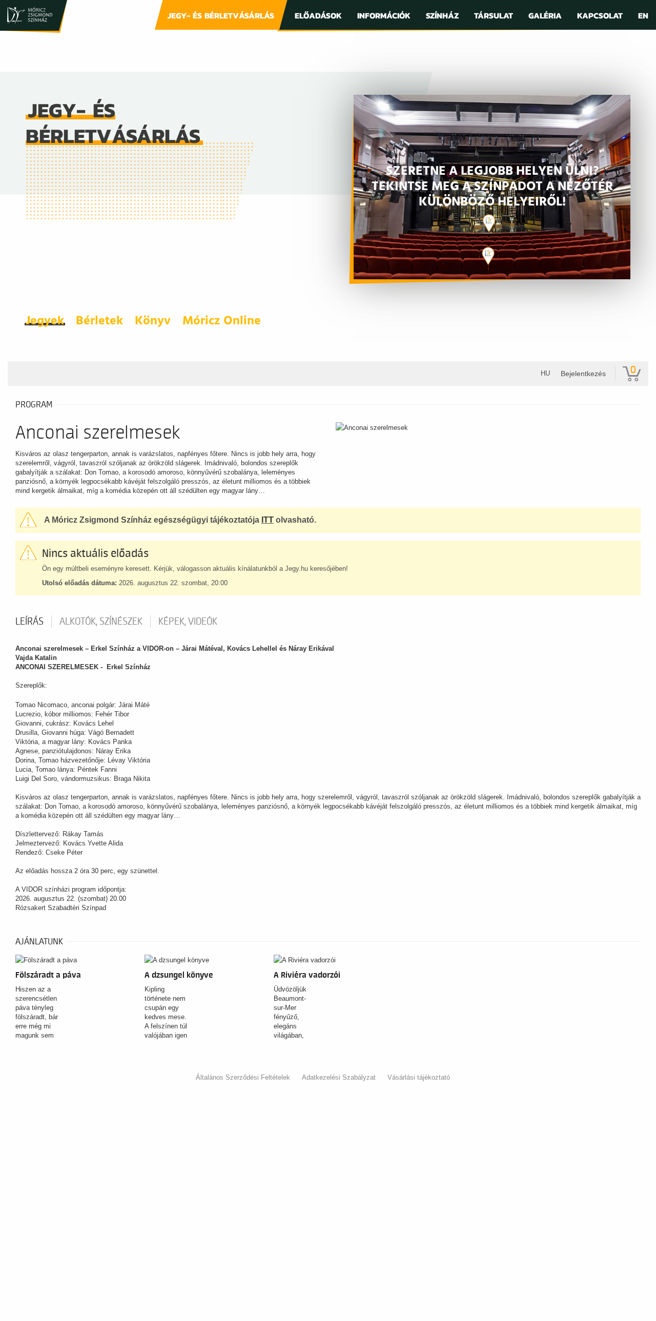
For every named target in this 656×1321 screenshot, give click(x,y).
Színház (442, 15)
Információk (384, 15)
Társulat (493, 15)
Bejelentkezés (583, 373)
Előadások (318, 15)
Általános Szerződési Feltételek (243, 1077)
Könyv (153, 321)
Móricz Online (221, 321)
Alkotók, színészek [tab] (100, 621)
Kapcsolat (600, 15)
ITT (267, 519)
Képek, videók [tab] (187, 621)
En (643, 15)
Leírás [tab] (29, 621)
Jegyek (45, 321)
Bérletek (99, 321)
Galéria (545, 15)
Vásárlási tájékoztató (418, 1077)
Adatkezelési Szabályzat (339, 1077)
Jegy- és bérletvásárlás (221, 15)
